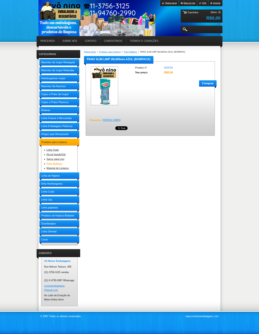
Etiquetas (95, 120)
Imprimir (217, 3)
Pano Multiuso (130, 52)
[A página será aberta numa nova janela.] (104, 105)
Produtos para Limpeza (110, 52)
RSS (204, 3)
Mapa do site (189, 3)
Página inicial (90, 52)
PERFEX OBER (111, 120)
